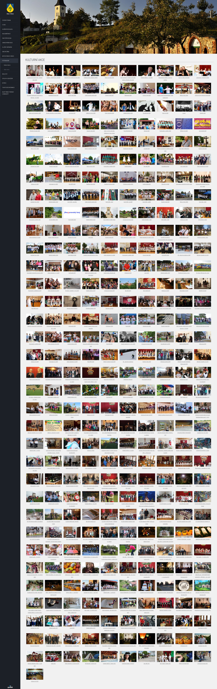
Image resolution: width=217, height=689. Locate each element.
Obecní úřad (5, 51)
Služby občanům (7, 47)
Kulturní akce (7, 65)
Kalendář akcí (6, 33)
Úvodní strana (6, 20)
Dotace (4, 83)
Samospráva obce (7, 42)
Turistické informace (8, 87)
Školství (4, 74)
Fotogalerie (5, 60)
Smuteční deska (6, 38)
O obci (4, 25)
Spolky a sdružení (7, 78)
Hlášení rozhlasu (7, 29)
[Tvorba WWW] (10, 686)
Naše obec (6, 69)
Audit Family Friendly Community (8, 93)
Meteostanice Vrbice (8, 56)
